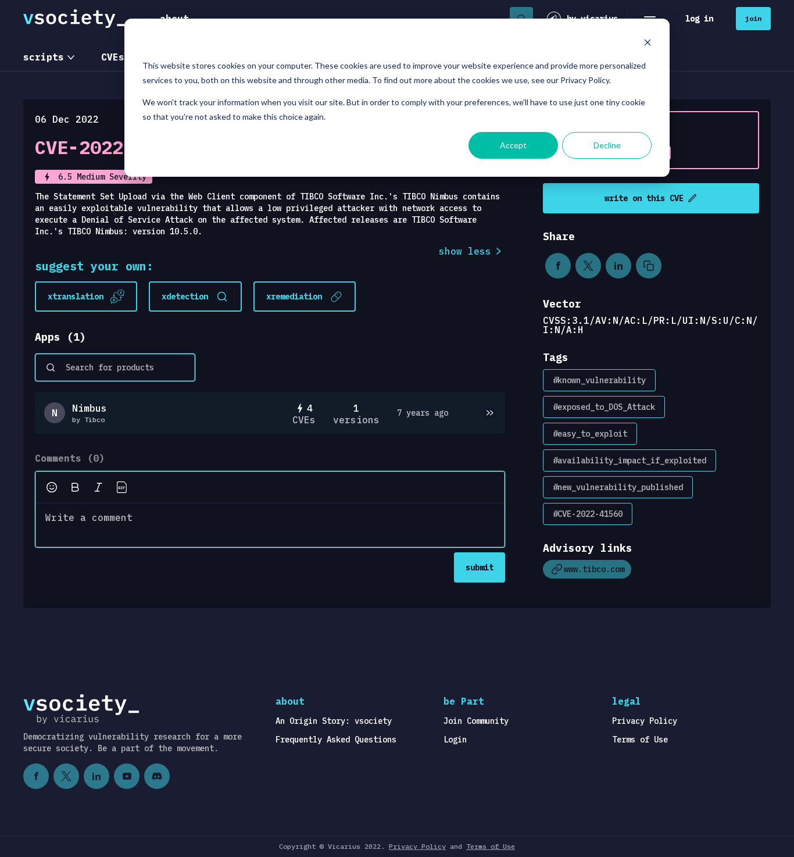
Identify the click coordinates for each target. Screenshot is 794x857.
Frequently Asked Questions (336, 739)
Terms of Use (640, 739)
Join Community (476, 721)
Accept (513, 145)
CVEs (112, 57)
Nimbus (89, 408)
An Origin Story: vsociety (334, 721)
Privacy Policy (644, 721)
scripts (43, 57)
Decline (607, 145)
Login (455, 739)
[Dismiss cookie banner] (647, 44)
